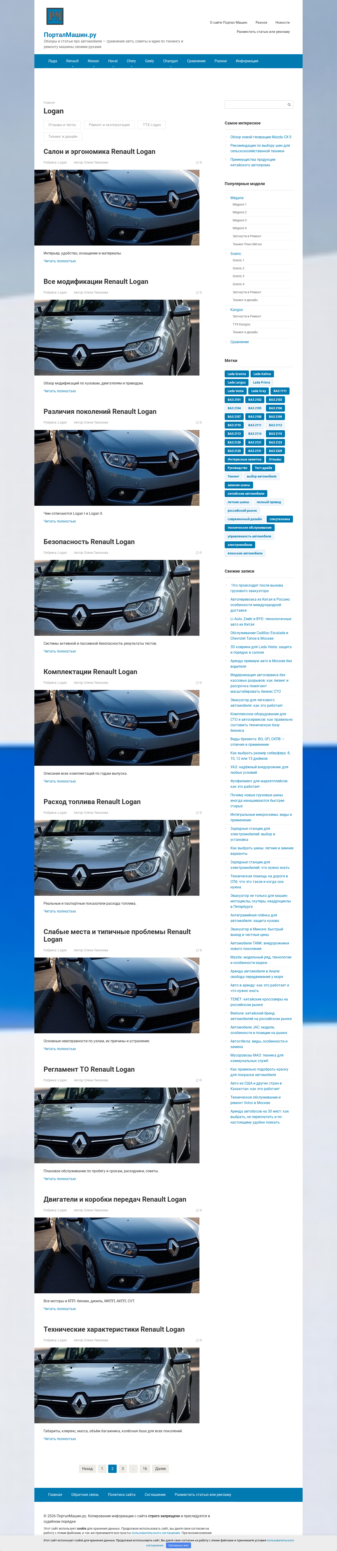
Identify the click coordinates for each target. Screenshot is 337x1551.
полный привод (269, 502)
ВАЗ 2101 (234, 400)
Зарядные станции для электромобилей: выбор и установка (252, 834)
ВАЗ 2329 (275, 451)
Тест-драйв (263, 468)
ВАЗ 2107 (234, 417)
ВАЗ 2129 (234, 451)
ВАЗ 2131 (254, 451)
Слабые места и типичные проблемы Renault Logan (117, 935)
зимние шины (239, 485)
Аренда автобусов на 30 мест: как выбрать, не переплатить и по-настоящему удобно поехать (259, 1116)
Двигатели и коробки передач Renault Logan (115, 1199)
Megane (236, 198)
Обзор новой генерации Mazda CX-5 (260, 137)
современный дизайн (245, 519)
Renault (72, 61)
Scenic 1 (238, 260)
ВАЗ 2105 (254, 408)
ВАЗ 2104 (234, 408)
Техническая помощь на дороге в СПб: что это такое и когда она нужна (259, 881)
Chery (131, 61)
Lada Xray (258, 391)
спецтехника (280, 519)
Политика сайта (121, 1494)
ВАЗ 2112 (275, 425)
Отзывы (275, 459)
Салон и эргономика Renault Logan (99, 151)
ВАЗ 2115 (275, 434)
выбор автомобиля (261, 476)
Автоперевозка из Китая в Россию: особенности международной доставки (260, 605)
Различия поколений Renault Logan (100, 411)
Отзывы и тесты (62, 125)
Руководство (237, 468)
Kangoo (236, 310)
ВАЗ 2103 (275, 400)
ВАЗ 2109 (275, 417)
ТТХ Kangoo (241, 324)
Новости (283, 22)
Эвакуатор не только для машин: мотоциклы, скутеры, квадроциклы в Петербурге (260, 901)
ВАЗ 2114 (254, 434)
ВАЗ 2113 (234, 434)
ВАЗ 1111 (280, 391)
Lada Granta (237, 374)
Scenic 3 (238, 276)
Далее (160, 1468)
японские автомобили (245, 553)
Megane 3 (240, 220)
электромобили (240, 545)
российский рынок (242, 511)
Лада (52, 61)
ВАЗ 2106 (275, 408)
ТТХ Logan (152, 125)
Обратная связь (85, 1494)
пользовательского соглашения (156, 1533)
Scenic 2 (238, 268)
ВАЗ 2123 (275, 442)
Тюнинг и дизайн (62, 136)
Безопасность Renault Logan (89, 542)
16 (145, 1468)
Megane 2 (240, 212)
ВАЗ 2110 (234, 425)
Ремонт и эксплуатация (109, 125)
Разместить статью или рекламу (263, 32)
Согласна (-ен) (178, 1545)
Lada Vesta (236, 391)
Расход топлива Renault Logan (92, 802)
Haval (113, 61)
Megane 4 (240, 228)
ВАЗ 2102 (254, 400)
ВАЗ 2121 (254, 442)
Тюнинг (233, 476)
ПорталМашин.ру (70, 35)
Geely (149, 61)
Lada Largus (237, 382)
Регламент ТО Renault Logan (89, 1069)
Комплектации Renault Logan (90, 672)
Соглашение (155, 1494)
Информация (247, 61)
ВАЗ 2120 (234, 442)
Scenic (235, 253)
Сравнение (196, 61)
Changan (170, 61)
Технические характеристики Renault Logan (114, 1329)
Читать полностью (60, 261)
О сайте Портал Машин (228, 22)
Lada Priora (261, 382)
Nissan (93, 61)
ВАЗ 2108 (254, 417)
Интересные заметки (244, 459)
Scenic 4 (238, 284)
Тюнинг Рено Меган (247, 244)
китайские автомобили (246, 494)
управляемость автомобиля (249, 536)
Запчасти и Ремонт (247, 236)
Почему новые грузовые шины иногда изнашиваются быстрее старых (257, 800)
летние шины (238, 502)
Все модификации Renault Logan (96, 281)
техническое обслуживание (250, 527)
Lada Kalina (262, 374)
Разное (261, 22)
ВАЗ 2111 (254, 425)
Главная (55, 1494)
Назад (87, 1468)
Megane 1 (240, 204)
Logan (62, 162)
